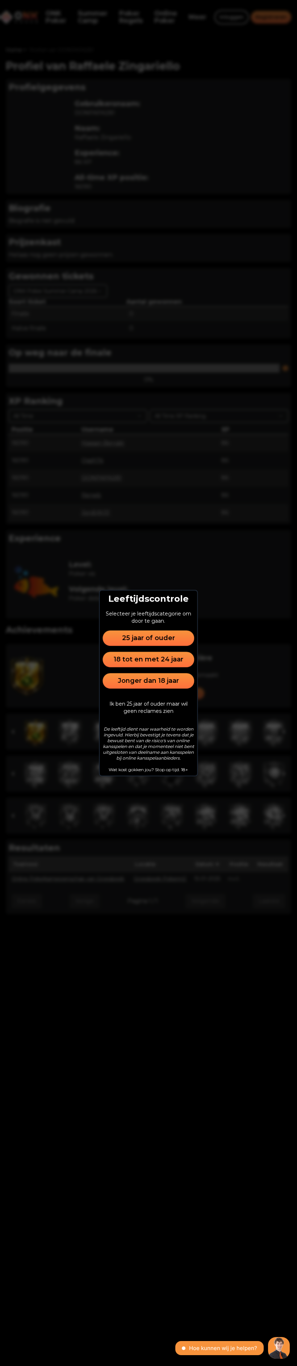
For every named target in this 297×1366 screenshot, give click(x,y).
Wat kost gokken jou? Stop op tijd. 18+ (148, 769)
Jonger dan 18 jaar (148, 681)
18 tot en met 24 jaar (148, 659)
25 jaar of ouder (148, 638)
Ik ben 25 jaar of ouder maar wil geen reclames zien (148, 707)
